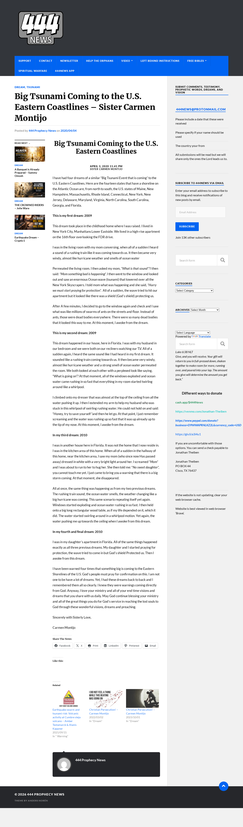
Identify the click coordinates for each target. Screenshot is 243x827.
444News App (64, 70)
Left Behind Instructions (160, 60)
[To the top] (223, 786)
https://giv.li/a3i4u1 (188, 434)
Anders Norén (38, 800)
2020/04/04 (69, 130)
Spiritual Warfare (33, 70)
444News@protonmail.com (201, 109)
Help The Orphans (99, 60)
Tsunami (33, 87)
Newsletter (69, 60)
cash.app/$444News (189, 402)
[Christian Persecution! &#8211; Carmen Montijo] (105, 698)
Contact (45, 60)
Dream (20, 87)
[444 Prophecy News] (121, 28)
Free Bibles (195, 60)
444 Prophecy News (42, 130)
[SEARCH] (222, 260)
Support (25, 60)
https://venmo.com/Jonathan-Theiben (200, 411)
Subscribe (187, 226)
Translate (205, 336)
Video (125, 60)
